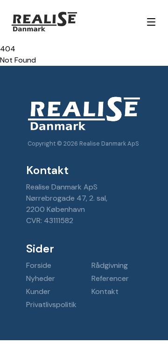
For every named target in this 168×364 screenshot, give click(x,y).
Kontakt (105, 291)
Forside (38, 265)
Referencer (110, 278)
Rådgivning (109, 265)
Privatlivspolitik (51, 304)
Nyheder (40, 278)
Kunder (38, 291)
